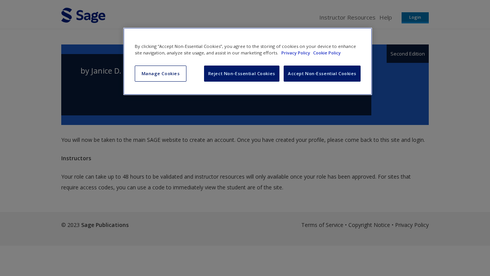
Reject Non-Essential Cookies (241, 73)
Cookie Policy (327, 53)
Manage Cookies (161, 73)
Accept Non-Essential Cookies (322, 73)
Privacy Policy (296, 53)
